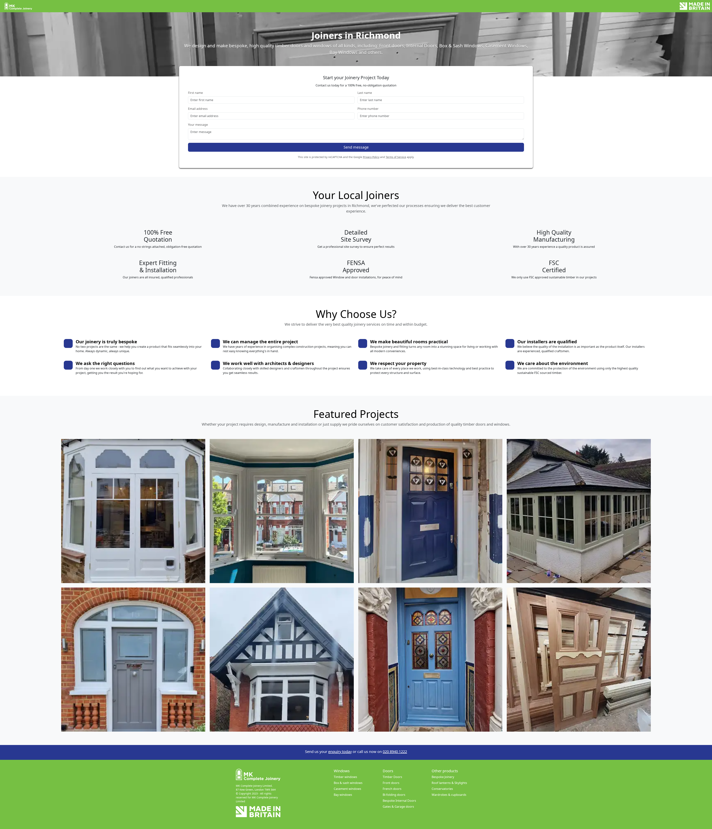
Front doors (391, 783)
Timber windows (345, 777)
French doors (392, 789)
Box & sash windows (348, 783)
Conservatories (442, 789)
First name (195, 93)
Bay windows (343, 795)
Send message (356, 147)
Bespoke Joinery (443, 777)
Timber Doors (392, 777)
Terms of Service (396, 157)
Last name (364, 93)
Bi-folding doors (394, 795)
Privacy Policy (371, 157)
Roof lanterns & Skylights (449, 783)
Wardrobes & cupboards (449, 795)
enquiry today (340, 751)
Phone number (368, 109)
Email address (198, 109)
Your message (198, 125)
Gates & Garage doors (398, 807)
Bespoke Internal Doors (399, 801)
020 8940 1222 (395, 751)
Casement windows (347, 789)
